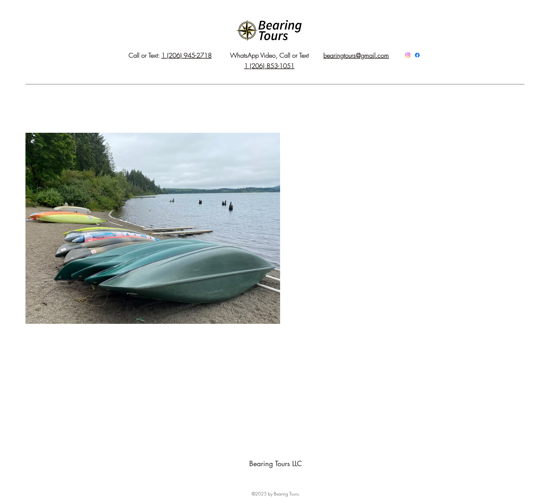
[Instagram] (408, 55)
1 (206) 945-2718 (186, 55)
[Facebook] (417, 55)
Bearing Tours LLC (275, 463)
